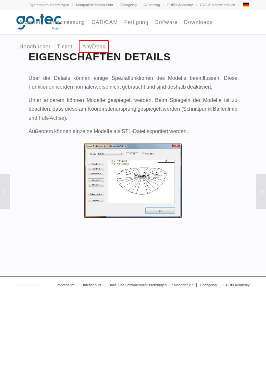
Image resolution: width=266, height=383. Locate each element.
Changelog (128, 5)
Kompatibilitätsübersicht (94, 5)
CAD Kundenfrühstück (217, 5)
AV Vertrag (151, 5)
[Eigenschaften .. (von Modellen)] (5, 191)
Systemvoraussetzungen (49, 5)
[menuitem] (49, 4)
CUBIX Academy (180, 5)
